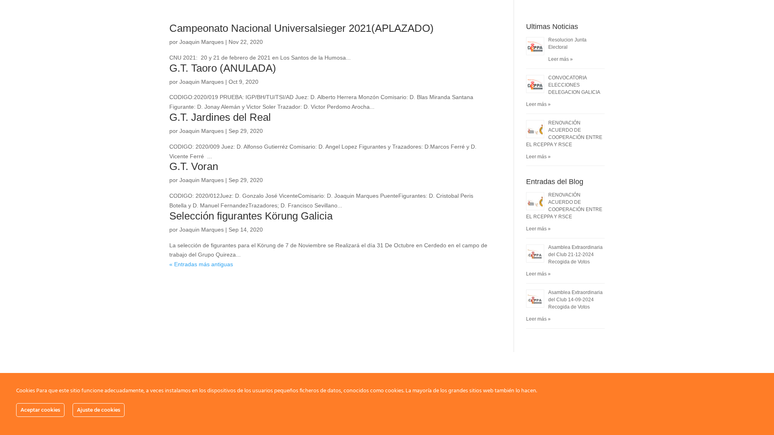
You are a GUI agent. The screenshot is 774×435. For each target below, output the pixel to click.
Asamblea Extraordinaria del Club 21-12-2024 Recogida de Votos (575, 254)
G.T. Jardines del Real (220, 117)
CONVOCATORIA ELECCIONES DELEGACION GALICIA (574, 85)
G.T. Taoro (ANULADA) (222, 68)
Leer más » (560, 59)
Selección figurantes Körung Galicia (251, 216)
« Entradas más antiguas (201, 264)
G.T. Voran (193, 166)
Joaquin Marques (201, 42)
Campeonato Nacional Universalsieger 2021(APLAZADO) (301, 28)
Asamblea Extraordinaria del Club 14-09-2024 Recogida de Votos (575, 300)
